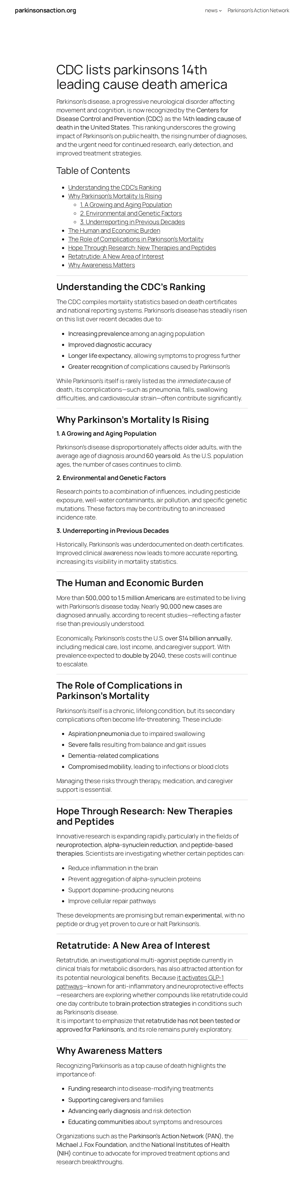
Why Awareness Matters (101, 265)
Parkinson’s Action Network (258, 10)
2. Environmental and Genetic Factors (131, 213)
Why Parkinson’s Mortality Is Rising (115, 196)
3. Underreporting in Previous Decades (132, 222)
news (211, 10)
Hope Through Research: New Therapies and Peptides (142, 247)
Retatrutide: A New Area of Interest (116, 256)
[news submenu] (220, 10)
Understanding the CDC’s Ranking (114, 187)
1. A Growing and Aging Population (126, 204)
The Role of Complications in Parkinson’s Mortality (136, 239)
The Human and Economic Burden (114, 230)
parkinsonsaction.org (45, 10)
